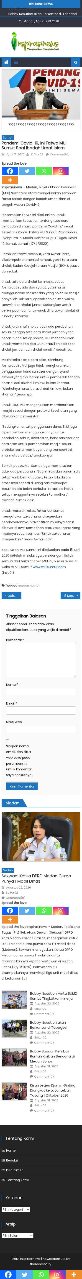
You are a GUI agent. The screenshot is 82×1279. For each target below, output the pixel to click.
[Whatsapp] (44, 171)
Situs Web (14, 722)
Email (11, 703)
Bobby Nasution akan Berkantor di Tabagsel (42, 12)
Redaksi (12, 1160)
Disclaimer (14, 1170)
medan (23, 585)
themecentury (40, 1264)
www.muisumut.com (49, 567)
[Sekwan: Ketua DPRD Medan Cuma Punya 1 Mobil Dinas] (41, 837)
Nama (12, 684)
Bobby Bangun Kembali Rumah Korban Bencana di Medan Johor (52, 1056)
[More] (10, 180)
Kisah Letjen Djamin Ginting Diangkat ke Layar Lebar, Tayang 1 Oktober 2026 (52, 1090)
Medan (8, 870)
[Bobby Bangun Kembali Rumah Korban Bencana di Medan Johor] (14, 1057)
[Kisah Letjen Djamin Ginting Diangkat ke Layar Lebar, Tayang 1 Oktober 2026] (14, 1091)
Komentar (15, 640)
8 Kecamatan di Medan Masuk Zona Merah (72, 595)
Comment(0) (59, 154)
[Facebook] (10, 171)
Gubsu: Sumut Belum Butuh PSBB (14, 595)
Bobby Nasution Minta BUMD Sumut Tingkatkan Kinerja (53, 996)
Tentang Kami (17, 1180)
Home (11, 1150)
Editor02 (37, 154)
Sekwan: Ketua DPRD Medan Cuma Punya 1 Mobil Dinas (36, 878)
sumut (34, 585)
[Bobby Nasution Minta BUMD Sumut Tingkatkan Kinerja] (14, 1000)
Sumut (7, 137)
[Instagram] (61, 171)
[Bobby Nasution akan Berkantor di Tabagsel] (14, 1029)
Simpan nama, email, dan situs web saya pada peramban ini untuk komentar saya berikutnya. (19, 760)
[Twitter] (27, 171)
